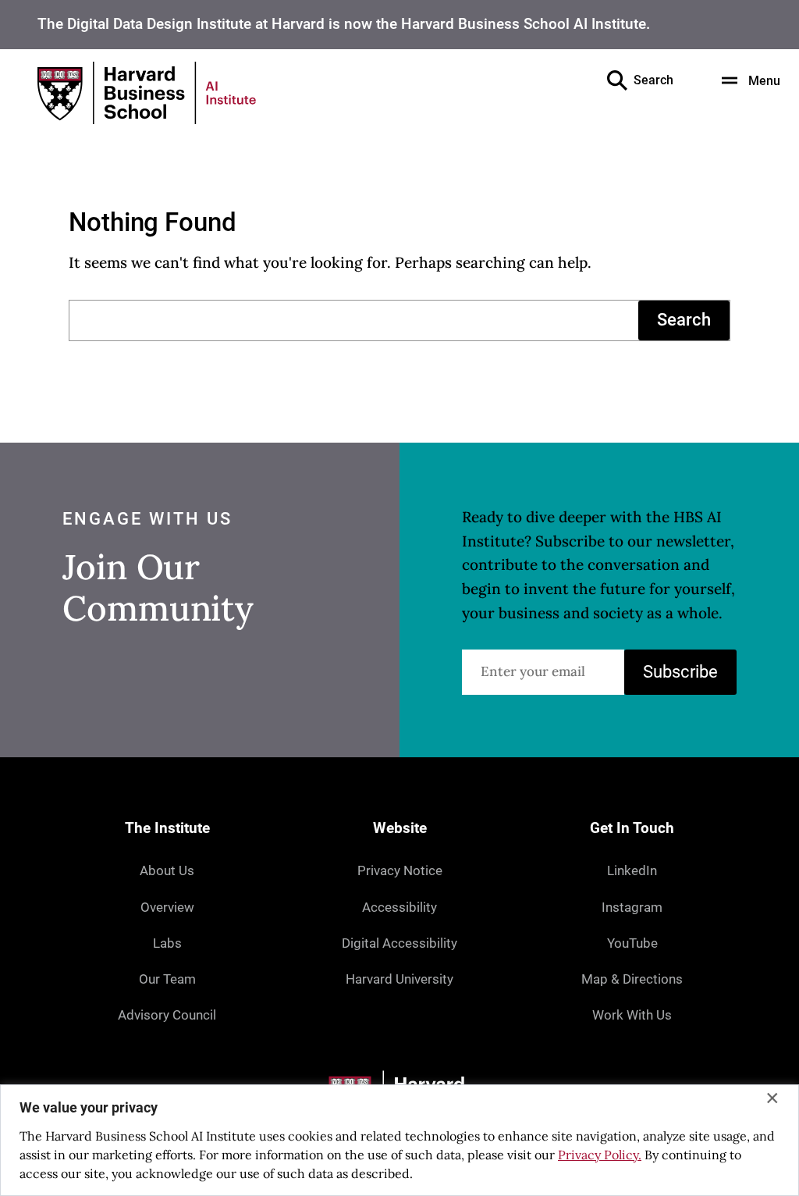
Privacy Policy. (599, 1154)
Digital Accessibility (399, 943)
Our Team (167, 979)
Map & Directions (632, 979)
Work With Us (632, 1015)
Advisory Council (167, 1015)
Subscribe (680, 672)
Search (684, 319)
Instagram (632, 907)
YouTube (632, 943)
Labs (167, 943)
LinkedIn (632, 870)
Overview (167, 907)
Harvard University (399, 979)
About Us (167, 870)
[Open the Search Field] (617, 80)
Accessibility (399, 907)
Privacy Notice (399, 870)
